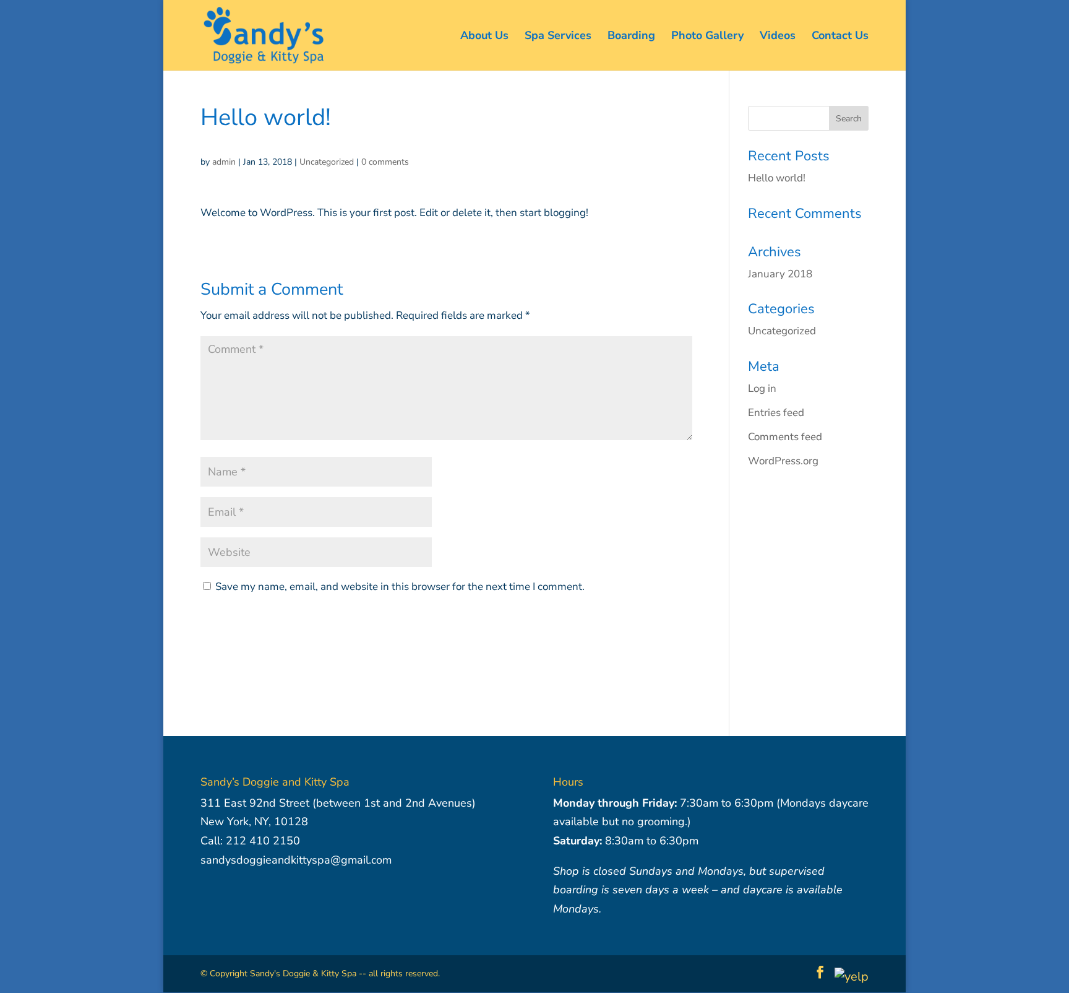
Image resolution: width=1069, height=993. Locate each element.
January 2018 (780, 274)
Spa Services (558, 37)
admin (224, 162)
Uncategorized (326, 162)
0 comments (385, 162)
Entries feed (776, 412)
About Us (484, 37)
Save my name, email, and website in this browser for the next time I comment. (400, 586)
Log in (762, 388)
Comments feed (785, 437)
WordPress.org (783, 461)
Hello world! (776, 178)
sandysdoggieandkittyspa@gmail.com (296, 859)
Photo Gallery (707, 37)
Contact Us (840, 37)
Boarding (631, 37)
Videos (778, 37)
